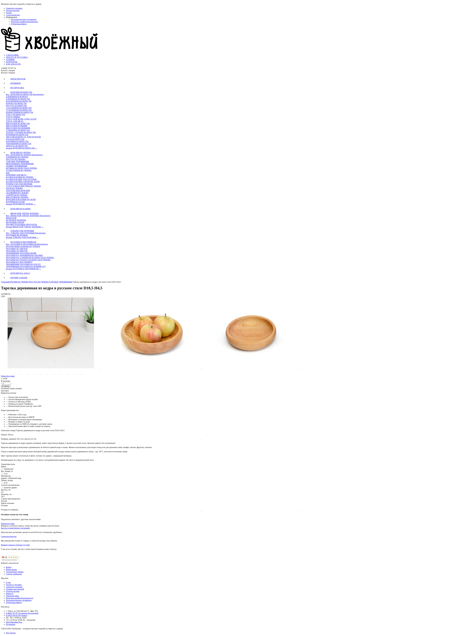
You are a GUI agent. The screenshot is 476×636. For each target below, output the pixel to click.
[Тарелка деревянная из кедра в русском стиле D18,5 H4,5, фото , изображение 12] (351, 510)
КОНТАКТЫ (11, 62)
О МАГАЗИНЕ (12, 55)
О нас (8, 582)
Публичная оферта (19, 24)
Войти (8, 567)
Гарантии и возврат (14, 8)
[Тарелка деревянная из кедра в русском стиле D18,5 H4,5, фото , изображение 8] (351, 439)
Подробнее (10, 624)
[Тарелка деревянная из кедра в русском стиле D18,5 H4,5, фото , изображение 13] (51, 581)
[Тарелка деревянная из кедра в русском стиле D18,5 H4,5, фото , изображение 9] (51, 510)
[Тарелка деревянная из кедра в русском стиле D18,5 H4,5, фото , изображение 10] (151, 510)
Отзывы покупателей (15, 589)
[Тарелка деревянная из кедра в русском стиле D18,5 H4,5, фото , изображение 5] (51, 439)
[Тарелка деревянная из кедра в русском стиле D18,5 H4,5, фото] (51, 368)
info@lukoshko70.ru (14, 622)
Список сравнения (14, 574)
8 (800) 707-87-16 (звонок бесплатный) (22, 613)
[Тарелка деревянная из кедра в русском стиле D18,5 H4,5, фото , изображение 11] (251, 510)
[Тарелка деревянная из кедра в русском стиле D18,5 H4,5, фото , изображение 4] (351, 368)
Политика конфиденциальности (24, 22)
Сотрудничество (13, 15)
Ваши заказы (11, 569)
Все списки (11, 633)
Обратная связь (12, 596)
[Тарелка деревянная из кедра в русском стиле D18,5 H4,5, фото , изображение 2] (151, 368)
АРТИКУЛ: (6, 294)
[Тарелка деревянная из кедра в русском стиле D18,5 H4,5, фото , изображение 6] (151, 439)
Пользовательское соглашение (23, 19)
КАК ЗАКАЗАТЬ (13, 64)
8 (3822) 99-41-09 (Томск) (16, 615)
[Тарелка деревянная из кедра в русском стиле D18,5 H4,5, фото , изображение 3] (251, 368)
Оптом (9, 13)
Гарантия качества (8, 536)
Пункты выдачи (12, 10)
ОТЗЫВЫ (10, 59)
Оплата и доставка (14, 585)
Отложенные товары (15, 572)
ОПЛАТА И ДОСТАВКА (17, 57)
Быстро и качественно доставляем (15, 528)
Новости (9, 594)
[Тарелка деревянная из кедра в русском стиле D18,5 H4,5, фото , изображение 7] (251, 439)
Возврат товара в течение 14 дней (15, 545)
